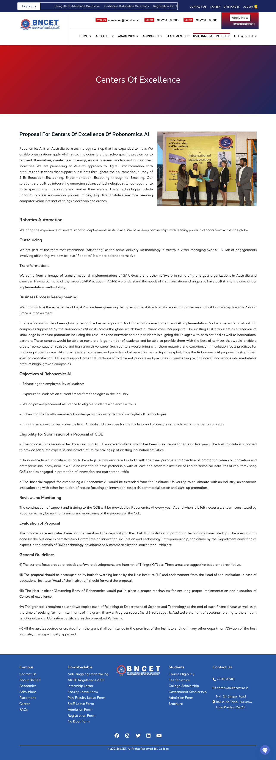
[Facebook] (117, 735)
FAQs (23, 709)
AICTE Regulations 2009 (86, 680)
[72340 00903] (235, 679)
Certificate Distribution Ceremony (112, 6)
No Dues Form (79, 721)
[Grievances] (232, 6)
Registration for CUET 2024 (157, 6)
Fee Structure (179, 680)
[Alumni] (249, 6)
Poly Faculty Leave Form (86, 698)
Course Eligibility (181, 674)
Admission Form (181, 698)
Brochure (176, 704)
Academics (27, 686)
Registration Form (81, 715)
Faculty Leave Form (83, 692)
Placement (27, 698)
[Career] (215, 6)
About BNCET (30, 680)
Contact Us (27, 674)
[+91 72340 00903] (161, 20)
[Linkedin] (148, 735)
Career (24, 704)
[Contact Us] (198, 6)
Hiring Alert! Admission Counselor (63, 6)
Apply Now (240, 17)
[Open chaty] (265, 750)
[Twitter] (138, 735)
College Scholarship (184, 686)
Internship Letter (80, 686)
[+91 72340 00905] (200, 20)
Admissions (27, 692)
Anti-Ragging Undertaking (88, 674)
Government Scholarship (188, 692)
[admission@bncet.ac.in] (117, 20)
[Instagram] (127, 735)
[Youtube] (159, 735)
